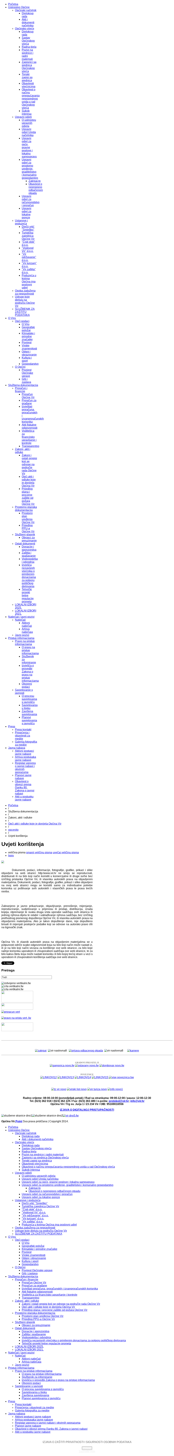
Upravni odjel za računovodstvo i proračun (30, 201)
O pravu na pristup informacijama (42, 1374)
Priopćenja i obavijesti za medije (22, 735)
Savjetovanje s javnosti (24, 691)
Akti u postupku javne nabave (24, 798)
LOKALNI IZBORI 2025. (29, 1346)
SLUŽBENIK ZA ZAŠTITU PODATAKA (25, 311)
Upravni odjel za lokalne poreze (26, 213)
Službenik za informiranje (37, 1377)
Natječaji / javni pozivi (21, 616)
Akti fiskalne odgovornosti (29, 426)
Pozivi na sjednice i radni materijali (27, 54)
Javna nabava (16, 747)
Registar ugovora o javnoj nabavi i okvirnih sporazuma (47, 1422)
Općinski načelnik (25, 10)
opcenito (13, 829)
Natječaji (20, 619)
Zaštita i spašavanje (29, 554)
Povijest (26, 342)
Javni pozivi (22, 635)
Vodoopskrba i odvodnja (30, 560)
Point (18, 1121)
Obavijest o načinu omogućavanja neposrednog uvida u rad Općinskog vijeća (31, 98)
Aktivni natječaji (27, 624)
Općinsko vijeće (24, 28)
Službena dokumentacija (23, 385)
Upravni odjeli (23, 116)
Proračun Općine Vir (28, 396)
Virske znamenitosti (29, 347)
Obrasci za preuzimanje (29, 539)
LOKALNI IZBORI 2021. (29, 1349)
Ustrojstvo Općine (19, 7)
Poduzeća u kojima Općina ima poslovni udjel (29, 281)
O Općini (20, 366)
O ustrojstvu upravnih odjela (29, 123)
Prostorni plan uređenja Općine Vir (28, 518)
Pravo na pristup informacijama (25, 643)
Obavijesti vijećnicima (28, 85)
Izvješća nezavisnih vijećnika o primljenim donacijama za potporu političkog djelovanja (29, 576)
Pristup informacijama (21, 638)
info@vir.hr (137, 1101)
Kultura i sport (27, 359)
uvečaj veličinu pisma (66, 852)
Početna (13, 4)
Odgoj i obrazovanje (29, 353)
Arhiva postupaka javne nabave (25, 758)
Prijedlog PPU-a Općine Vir (28, 528)
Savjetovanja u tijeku (30, 707)
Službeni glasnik (25, 534)
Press (11, 726)
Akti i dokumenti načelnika (28, 22)
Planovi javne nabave (23, 777)
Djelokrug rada (31, 1136)
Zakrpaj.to (35, 180)
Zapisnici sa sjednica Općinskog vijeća (29, 67)
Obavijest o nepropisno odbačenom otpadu (36, 189)
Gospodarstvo (30, 363)
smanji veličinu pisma (39, 852)
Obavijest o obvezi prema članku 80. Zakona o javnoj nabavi (24, 787)
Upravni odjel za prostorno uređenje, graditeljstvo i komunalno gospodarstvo (30, 168)
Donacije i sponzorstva (29, 548)
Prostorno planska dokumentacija (26, 509)
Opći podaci (22, 321)
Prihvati (87, 1448)
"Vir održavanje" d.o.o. (29, 257)
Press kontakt (23, 729)
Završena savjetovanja (29, 713)
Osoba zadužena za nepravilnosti (25, 292)
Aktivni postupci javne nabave (24, 752)
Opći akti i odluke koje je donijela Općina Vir (29, 481)
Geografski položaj (28, 329)
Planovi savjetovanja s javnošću (29, 720)
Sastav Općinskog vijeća (28, 40)
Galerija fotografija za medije (26, 743)
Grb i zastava (26, 381)
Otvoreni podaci (27, 685)
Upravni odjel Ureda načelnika (29, 132)
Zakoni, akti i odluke (22, 451)
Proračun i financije (21, 390)
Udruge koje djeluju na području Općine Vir (25, 301)
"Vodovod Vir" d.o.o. (27, 249)
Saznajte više (87, 1451)
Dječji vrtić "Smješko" (28, 228)
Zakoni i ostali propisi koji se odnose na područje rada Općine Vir (29, 464)
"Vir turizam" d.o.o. (33, 1218)
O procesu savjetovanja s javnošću (29, 699)
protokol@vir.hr (119, 1101)
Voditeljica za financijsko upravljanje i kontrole (29, 436)
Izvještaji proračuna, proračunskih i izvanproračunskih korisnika (60, 1288)
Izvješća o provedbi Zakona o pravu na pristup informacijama (30, 673)
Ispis (11, 855)
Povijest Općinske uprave (27, 372)
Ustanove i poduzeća (21, 222)
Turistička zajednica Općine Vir (28, 235)
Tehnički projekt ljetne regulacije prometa (28, 595)
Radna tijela (29, 46)
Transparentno (30, 446)
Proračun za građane (29, 402)
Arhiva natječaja (27, 630)
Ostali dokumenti (25, 543)
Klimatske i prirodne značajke (28, 336)
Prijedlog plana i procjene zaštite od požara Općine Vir (28, 496)
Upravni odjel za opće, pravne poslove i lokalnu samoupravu (29, 147)
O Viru (12, 318)
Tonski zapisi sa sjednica (27, 77)
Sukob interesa (26, 112)
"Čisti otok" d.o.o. (32, 1209)
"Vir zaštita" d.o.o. (32, 1221)
